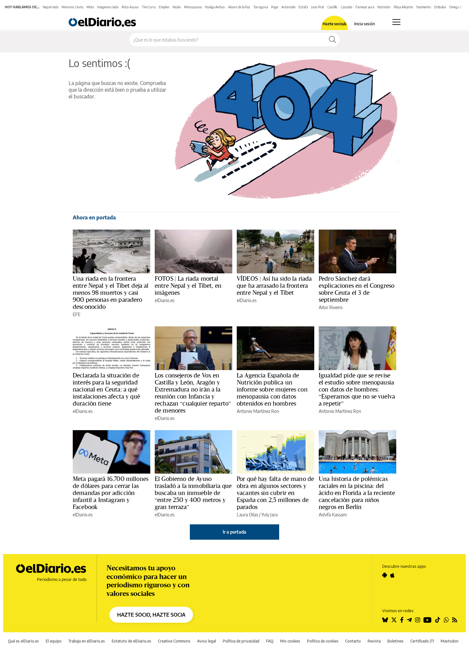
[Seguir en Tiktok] (438, 620)
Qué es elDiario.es (23, 641)
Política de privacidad (241, 641)
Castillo (332, 7)
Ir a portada (234, 532)
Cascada (346, 7)
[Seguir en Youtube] (427, 620)
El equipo (54, 641)
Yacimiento (423, 7)
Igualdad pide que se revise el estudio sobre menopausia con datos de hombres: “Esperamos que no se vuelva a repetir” (357, 389)
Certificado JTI (422, 641)
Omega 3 (455, 7)
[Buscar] (332, 39)
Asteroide (288, 7)
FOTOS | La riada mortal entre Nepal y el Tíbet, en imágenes (188, 285)
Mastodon (449, 641)
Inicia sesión (364, 24)
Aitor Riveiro (331, 307)
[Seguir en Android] (384, 575)
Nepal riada (50, 7)
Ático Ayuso (130, 7)
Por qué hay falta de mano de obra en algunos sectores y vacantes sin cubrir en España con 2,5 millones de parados (275, 493)
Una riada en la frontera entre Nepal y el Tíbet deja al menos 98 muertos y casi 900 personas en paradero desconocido (111, 292)
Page (274, 7)
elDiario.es (165, 300)
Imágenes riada (107, 7)
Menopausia (193, 7)
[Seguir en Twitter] (394, 620)
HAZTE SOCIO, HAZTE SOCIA (151, 615)
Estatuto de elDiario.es (131, 641)
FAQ (269, 641)
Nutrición (384, 7)
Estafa (303, 7)
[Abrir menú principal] (396, 22)
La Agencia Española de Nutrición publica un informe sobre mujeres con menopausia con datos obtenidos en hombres (272, 389)
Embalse (440, 7)
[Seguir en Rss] (454, 620)
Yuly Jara (269, 514)
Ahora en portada (94, 217)
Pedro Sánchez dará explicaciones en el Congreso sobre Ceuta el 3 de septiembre (356, 289)
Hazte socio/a (334, 24)
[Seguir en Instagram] (417, 620)
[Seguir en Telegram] (409, 620)
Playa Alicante (403, 7)
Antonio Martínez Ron (258, 411)
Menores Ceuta (72, 7)
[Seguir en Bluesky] (385, 620)
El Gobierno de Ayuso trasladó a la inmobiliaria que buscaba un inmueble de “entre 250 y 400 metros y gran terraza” (193, 493)
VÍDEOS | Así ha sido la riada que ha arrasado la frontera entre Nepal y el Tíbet (274, 285)
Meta (90, 7)
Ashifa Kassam (333, 514)
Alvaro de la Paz (239, 7)
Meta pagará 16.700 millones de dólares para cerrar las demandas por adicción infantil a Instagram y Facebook (110, 493)
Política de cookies (323, 641)
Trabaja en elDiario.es (86, 641)
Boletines (395, 641)
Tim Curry (149, 7)
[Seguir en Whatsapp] (446, 620)
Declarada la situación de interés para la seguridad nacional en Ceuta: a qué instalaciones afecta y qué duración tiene (106, 389)
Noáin (177, 7)
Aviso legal (206, 641)
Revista (374, 641)
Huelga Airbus (215, 7)
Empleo (164, 7)
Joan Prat (317, 7)
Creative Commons (174, 641)
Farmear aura (364, 7)
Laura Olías (247, 514)
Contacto (353, 641)
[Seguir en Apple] (392, 575)
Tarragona (260, 7)
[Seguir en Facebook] (402, 620)
